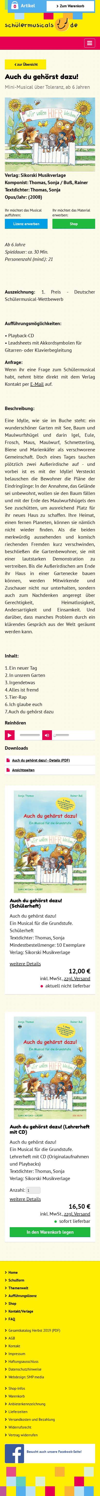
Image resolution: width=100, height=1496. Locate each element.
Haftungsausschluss (23, 1361)
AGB (11, 1338)
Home (13, 1272)
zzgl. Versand (77, 978)
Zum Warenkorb (72, 6)
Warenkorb (16, 1396)
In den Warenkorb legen (50, 1232)
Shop (74, 224)
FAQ (11, 1319)
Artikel (28, 5)
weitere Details (25, 964)
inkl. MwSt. (51, 978)
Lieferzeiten (17, 1411)
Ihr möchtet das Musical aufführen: (23, 212)
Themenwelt (18, 1288)
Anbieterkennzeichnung (26, 1404)
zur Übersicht (27, 64)
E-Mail (37, 384)
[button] (47, 735)
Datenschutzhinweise (25, 1369)
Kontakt (14, 1346)
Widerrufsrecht (19, 1427)
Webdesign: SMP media (26, 1377)
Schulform (16, 1280)
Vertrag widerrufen (23, 1435)
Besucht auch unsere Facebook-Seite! (54, 1451)
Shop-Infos (16, 1388)
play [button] (10, 735)
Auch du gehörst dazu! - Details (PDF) (41, 760)
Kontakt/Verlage (20, 1311)
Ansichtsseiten (23, 770)
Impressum (16, 1353)
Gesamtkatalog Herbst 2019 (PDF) (34, 1330)
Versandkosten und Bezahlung (31, 1419)
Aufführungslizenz (22, 1295)
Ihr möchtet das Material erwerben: (71, 212)
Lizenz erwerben (26, 224)
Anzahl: (17, 1190)
